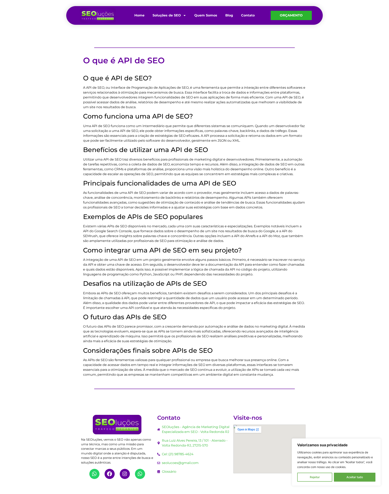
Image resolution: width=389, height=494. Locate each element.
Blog (229, 15)
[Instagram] (125, 474)
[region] (336, 462)
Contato (248, 15)
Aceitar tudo (354, 477)
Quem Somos (205, 15)
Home (139, 15)
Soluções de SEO (167, 15)
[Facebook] (110, 474)
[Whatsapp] (94, 474)
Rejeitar (315, 477)
